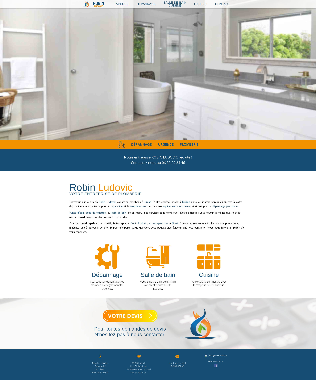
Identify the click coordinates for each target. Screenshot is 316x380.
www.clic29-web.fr (100, 372)
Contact (222, 4)
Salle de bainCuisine (175, 4)
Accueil (122, 4)
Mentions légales (100, 363)
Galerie (201, 4)
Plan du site (100, 366)
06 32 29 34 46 (173, 162)
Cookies (100, 369)
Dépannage (146, 4)
